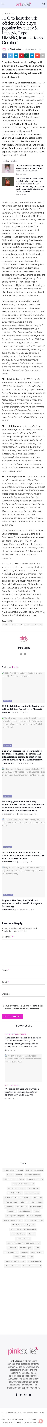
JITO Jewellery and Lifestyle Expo (17, 625)
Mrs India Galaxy (18, 1234)
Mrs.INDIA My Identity (34, 1220)
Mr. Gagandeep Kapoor (15, 1216)
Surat (30, 1257)
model (36, 1211)
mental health (24, 1211)
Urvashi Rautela (34, 1261)
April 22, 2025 (21, 194)
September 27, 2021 (33, 49)
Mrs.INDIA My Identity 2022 (23, 1225)
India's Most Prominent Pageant (17, 1197)
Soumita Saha (19, 1257)
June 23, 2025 (21, 174)
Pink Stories (15, 49)
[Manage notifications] (41, 1421)
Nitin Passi (12, 1248)
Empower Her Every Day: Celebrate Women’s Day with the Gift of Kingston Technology (22, 903)
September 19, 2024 (25, 814)
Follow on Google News (33, 1423)
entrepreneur (9, 1179)
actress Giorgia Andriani (13, 1170)
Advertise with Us (19, 1420)
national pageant (23, 1239)
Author (9, 1175)
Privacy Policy (7, 1423)
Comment (7, 936)
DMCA (18, 1423)
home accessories (32, 1193)
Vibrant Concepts (12, 1266)
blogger (19, 1175)
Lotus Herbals (21, 1207)
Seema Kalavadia (11, 1252)
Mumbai (31, 1234)
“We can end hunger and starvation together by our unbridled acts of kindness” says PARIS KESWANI (22, 1091)
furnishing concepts (16, 1188)
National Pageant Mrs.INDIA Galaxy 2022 (23, 1243)
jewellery (8, 1207)
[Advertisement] (23, 1133)
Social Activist (37, 1252)
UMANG (38, 625)
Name (5, 970)
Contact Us (33, 1420)
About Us (5, 1420)
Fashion (7, 701)
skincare (24, 1252)
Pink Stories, (16, 1361)
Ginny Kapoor (33, 1188)
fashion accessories (35, 1179)
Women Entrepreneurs (15, 1034)
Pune (37, 1248)
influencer (38, 1197)
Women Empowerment (32, 1266)
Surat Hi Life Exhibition (15, 1261)
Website (6, 994)
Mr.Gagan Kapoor (34, 1216)
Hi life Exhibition (14, 1193)
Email (5, 982)
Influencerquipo (10, 1202)
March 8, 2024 (23, 910)
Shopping (11, 13)
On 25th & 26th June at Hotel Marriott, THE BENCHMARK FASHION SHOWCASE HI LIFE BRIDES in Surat (23, 855)
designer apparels (32, 1175)
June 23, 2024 (23, 862)
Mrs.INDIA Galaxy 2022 (13, 1220)
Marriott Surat (36, 1207)
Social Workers (12, 1085)
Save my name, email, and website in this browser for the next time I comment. (24, 1007)
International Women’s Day (31, 1202)
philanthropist (25, 1248)
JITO (10, 621)
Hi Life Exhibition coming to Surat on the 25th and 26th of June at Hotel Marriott (29, 168)
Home (4, 13)
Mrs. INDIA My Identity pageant (23, 1229)
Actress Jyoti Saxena (34, 1170)
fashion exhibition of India (23, 1184)
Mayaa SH (12, 1211)
